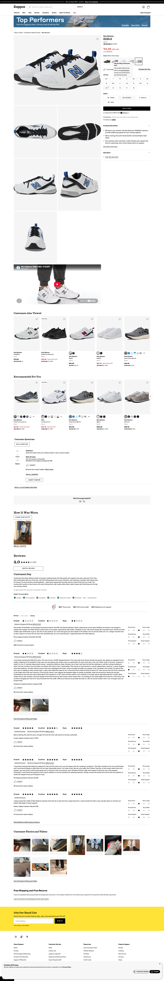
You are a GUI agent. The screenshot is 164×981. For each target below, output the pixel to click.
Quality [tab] (18, 598)
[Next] (150, 396)
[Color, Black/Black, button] (101, 353)
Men (23, 13)
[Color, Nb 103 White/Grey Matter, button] (140, 353)
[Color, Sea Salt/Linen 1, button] (18, 416)
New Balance (46, 32)
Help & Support (145, 13)
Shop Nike (125, 25)
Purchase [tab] (78, 598)
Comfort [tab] (52, 598)
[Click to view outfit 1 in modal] (23, 533)
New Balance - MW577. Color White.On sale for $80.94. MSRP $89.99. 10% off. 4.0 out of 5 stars (110, 341)
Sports (54, 13)
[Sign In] (143, 7)
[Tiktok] (21, 937)
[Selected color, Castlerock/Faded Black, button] (125, 353)
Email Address (21, 921)
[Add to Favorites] (36, 319)
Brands (36, 13)
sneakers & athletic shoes (32, 32)
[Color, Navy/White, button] (134, 416)
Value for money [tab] (65, 598)
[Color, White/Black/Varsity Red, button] (48, 416)
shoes (21, 32)
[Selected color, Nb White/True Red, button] (70, 353)
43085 (114, 120)
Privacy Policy (66, 967)
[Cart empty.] (148, 7)
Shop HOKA (135, 25)
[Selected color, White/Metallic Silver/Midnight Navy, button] (42, 416)
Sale (74, 13)
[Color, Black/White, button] (128, 416)
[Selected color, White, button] (98, 353)
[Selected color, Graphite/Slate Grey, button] (15, 416)
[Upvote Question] (17, 451)
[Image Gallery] (22, 705)
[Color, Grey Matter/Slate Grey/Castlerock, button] (30, 416)
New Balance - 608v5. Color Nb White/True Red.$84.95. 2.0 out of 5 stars (82, 341)
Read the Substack (91, 2)
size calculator (125, 70)
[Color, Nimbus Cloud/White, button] (131, 416)
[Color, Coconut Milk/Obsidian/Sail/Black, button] (58, 416)
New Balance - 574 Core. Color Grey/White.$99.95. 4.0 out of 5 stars (137, 405)
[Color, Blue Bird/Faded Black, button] (128, 353)
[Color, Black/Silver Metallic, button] (24, 416)
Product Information (110, 126)
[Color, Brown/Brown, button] (101, 416)
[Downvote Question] (17, 460)
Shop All (145, 25)
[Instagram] (16, 937)
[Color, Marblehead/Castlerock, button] (27, 416)
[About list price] (111, 51)
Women (16, 13)
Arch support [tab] (30, 598)
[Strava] (27, 937)
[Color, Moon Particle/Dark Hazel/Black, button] (51, 416)
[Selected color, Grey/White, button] (125, 416)
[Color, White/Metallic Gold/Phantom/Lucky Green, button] (54, 416)
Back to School (65, 13)
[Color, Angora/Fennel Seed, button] (137, 353)
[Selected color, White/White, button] (98, 416)
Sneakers (45, 13)
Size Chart (106, 153)
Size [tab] (84, 598)
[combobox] (53, 7)
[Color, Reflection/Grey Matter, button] (131, 353)
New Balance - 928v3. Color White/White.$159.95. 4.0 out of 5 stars (110, 405)
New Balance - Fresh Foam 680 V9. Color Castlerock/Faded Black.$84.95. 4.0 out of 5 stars (137, 341)
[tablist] (56, 597)
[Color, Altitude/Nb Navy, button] (134, 353)
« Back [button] (16, 32)
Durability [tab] (42, 598)
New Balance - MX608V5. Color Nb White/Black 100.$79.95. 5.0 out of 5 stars (27, 339)
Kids (29, 13)
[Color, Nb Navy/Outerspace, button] (21, 416)
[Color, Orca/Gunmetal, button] (73, 353)
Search (80, 7)
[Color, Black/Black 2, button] (104, 416)
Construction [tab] (92, 598)
